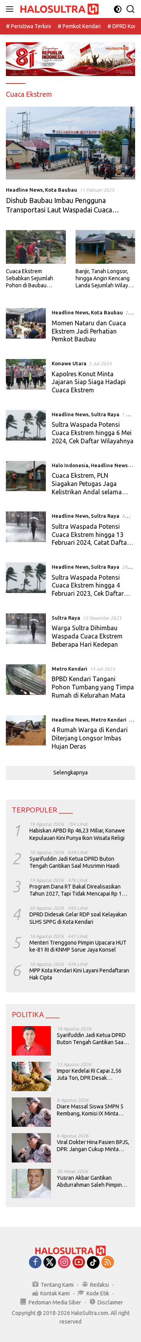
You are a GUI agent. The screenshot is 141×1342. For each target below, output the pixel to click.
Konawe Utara (69, 363)
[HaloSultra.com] (58, 9)
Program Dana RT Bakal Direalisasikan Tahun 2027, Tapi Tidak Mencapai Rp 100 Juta (78, 890)
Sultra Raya (105, 414)
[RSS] (107, 1262)
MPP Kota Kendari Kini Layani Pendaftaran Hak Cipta (79, 974)
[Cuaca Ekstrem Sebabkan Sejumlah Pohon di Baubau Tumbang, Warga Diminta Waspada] (36, 247)
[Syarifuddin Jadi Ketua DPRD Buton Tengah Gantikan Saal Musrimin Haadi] (31, 1040)
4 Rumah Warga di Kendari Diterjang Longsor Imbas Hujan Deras (90, 738)
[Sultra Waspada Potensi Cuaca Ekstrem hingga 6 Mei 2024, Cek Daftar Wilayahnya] (26, 429)
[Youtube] (78, 1262)
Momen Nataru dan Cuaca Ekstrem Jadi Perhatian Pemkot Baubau (89, 331)
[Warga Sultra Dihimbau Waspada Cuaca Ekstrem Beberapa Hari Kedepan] (26, 633)
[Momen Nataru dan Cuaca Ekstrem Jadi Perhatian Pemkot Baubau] (26, 327)
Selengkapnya (70, 772)
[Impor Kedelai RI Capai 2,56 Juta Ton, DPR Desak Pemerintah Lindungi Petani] (31, 1076)
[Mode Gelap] (117, 9)
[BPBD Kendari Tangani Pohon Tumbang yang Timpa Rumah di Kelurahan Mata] (26, 684)
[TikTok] (93, 1262)
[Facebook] (35, 1262)
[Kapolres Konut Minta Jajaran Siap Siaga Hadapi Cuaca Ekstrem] (26, 378)
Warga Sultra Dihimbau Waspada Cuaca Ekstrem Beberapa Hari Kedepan (87, 636)
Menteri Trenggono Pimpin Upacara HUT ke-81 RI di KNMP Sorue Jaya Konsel (78, 946)
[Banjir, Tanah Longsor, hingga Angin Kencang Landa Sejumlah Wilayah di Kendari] (106, 247)
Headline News (24, 189)
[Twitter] (49, 1262)
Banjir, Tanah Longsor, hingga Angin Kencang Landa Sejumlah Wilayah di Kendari (105, 278)
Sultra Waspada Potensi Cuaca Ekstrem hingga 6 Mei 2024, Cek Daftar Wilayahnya (93, 432)
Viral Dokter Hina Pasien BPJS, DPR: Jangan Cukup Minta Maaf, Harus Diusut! (93, 1146)
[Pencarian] (130, 9)
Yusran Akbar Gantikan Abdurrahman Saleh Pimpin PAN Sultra (89, 1181)
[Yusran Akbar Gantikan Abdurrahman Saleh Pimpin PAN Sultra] (31, 1183)
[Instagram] (64, 1262)
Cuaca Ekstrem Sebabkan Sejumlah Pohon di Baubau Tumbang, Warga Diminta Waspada (29, 278)
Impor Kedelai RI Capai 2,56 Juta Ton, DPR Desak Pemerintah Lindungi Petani (90, 1074)
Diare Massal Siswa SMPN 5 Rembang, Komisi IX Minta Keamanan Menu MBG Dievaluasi (90, 1110)
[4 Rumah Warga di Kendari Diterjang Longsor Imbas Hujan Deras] (26, 734)
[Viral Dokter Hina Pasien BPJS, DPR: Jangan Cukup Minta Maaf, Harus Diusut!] (31, 1147)
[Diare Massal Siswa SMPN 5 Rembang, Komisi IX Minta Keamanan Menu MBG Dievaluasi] (31, 1112)
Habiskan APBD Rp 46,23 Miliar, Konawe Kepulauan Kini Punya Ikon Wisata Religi (77, 834)
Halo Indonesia (70, 465)
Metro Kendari (69, 668)
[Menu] (11, 9)
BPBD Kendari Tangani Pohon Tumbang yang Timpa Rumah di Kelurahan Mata (93, 687)
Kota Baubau (61, 189)
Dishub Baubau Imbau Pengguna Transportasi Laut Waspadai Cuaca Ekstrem (59, 209)
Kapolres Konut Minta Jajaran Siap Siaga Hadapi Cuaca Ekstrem (89, 382)
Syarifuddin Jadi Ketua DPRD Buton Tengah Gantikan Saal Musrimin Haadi (74, 862)
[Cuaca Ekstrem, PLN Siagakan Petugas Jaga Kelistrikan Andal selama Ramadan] (26, 480)
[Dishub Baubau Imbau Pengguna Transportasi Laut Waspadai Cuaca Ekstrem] (70, 143)
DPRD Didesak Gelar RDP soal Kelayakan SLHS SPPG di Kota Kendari (78, 918)
